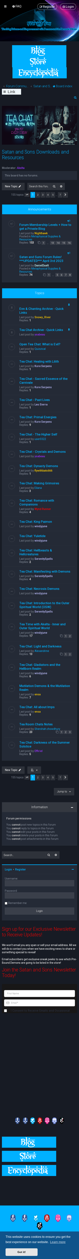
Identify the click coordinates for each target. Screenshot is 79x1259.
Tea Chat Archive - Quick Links (41, 330)
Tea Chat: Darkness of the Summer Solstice (44, 744)
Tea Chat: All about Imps (37, 707)
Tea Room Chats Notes (36, 724)
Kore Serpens (43, 366)
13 (52, 242)
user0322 (40, 439)
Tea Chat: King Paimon (35, 522)
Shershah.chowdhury (47, 728)
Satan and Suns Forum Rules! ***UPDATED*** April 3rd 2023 (41, 259)
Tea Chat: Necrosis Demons (39, 589)
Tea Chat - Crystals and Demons (42, 452)
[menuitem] (16, 6)
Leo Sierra (41, 404)
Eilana (38, 487)
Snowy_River (43, 317)
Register (20, 869)
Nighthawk (41, 233)
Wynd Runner (43, 509)
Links (11, 92)
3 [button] (43, 194)
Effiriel (39, 751)
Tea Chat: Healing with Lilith (39, 361)
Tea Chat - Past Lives (34, 400)
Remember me (17, 903)
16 (69, 242)
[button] (27, 195)
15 (63, 242)
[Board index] (39, 25)
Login (8, 869)
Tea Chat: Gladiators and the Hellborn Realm (39, 667)
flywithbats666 (43, 470)
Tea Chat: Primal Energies (38, 417)
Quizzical (40, 348)
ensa (38, 694)
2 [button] (38, 194)
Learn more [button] (58, 1242)
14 (58, 242)
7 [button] (60, 194)
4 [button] (48, 194)
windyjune (41, 526)
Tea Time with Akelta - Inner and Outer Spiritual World (42, 626)
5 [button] (52, 194)
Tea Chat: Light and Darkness (40, 646)
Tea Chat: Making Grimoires (39, 483)
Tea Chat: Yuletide (32, 536)
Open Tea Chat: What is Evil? (39, 344)
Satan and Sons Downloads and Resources (35, 154)
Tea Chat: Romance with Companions (36, 502)
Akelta (21, 167)
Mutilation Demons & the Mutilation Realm (44, 688)
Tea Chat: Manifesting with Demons (44, 571)
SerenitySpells (44, 558)
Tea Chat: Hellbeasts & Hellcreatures (35, 552)
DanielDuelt (42, 265)
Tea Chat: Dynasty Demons (38, 466)
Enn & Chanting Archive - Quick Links (41, 311)
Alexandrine (42, 650)
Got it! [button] (21, 1252)
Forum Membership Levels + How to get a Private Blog (45, 227)
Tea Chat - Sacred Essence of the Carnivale (43, 381)
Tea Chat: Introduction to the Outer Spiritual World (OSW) (44, 605)
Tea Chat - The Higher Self (38, 434)
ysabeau (40, 334)
